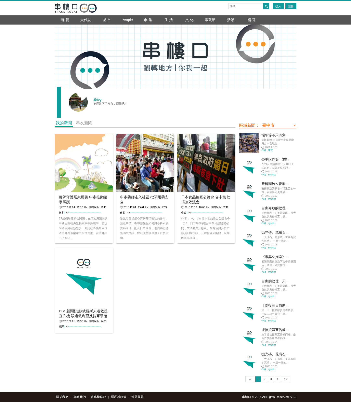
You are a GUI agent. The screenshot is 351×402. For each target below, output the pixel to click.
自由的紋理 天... (275, 281)
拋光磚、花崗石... (275, 232)
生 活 (169, 20)
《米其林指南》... (275, 257)
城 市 (106, 20)
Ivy (67, 212)
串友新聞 (84, 123)
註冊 (291, 6)
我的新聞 (64, 123)
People (127, 20)
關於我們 (62, 397)
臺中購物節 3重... (275, 159)
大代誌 (85, 20)
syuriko (272, 174)
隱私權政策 (118, 397)
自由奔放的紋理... (275, 208)
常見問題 (137, 397)
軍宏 (270, 150)
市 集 (148, 20)
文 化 (189, 20)
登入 (278, 6)
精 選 (251, 20)
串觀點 (210, 20)
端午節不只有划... (275, 135)
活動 (230, 20)
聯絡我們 (80, 397)
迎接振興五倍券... (275, 330)
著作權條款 (98, 397)
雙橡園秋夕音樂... (275, 184)
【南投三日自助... (275, 305)
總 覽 (65, 20)
